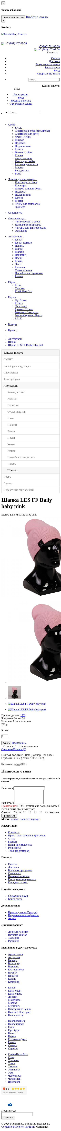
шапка (14, 819)
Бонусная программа (48, 64)
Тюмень (12, 1066)
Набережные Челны (19, 1009)
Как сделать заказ (18, 882)
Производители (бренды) (22, 912)
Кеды (18, 285)
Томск (11, 1063)
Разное (19, 276)
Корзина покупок (21, 100)
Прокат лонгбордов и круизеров (27, 835)
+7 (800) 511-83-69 (49, 46)
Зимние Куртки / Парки (28, 315)
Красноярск (15, 993)
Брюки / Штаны (24, 309)
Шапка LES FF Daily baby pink (25, 345)
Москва (12, 1002)
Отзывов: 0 (9, 746)
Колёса (19, 149)
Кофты (19, 303)
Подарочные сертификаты (23, 915)
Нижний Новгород (19, 1012)
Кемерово (13, 981)
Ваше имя (7, 788)
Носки (18, 257)
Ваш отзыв (7, 802)
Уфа (10, 1072)
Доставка (54, 61)
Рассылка (13, 940)
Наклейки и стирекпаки (29, 273)
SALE (18, 127)
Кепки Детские (23, 242)
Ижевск (12, 972)
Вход (57, 70)
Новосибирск (16, 1023)
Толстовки (21, 306)
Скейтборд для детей (27, 133)
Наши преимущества (20, 844)
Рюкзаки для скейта (26, 164)
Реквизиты (14, 847)
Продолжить (9, 815)
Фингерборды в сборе (27, 221)
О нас (11, 838)
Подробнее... (19, 742)
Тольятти (13, 1060)
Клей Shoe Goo (23, 291)
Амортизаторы (23, 158)
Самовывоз (14, 873)
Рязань (12, 1042)
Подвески (20, 143)
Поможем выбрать (18, 876)
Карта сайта (15, 898)
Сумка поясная (23, 270)
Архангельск (15, 954)
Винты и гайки (24, 152)
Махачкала (14, 999)
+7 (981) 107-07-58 (16, 43)
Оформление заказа (48, 73)
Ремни (18, 261)
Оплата (55, 58)
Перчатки (20, 254)
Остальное (21, 230)
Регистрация (52, 67)
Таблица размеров (18, 850)
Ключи (19, 155)
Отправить (8, 1117)
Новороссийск (16, 1020)
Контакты (13, 832)
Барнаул (12, 960)
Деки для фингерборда (28, 224)
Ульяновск (14, 1069)
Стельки (20, 288)
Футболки (21, 300)
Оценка (5, 812)
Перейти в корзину (37, 16)
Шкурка (19, 139)
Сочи (11, 1057)
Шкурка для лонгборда (28, 188)
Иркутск (13, 975)
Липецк (12, 996)
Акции (12, 918)
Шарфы (19, 251)
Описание (7, 749)
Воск (18, 173)
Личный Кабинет (18, 931)
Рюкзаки (20, 267)
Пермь (12, 1036)
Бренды (12, 841)
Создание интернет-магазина (18, 1126)
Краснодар (14, 990)
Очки (18, 264)
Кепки (18, 239)
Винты (19, 200)
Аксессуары (15, 338)
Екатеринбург (16, 969)
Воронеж (13, 966)
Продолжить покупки (13, 17)
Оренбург (13, 1030)
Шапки (19, 248)
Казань (12, 978)
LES (23, 715)
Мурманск (14, 1005)
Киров (12, 987)
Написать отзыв (28, 746)
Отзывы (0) (19, 749)
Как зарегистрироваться (22, 879)
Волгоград (14, 963)
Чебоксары (14, 1075)
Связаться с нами (18, 895)
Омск (11, 1027)
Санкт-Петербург (30, 819)
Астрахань (14, 957)
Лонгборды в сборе (26, 182)
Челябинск (14, 1078)
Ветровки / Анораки (26, 312)
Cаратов (13, 1048)
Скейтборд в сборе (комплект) (32, 130)
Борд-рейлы (22, 170)
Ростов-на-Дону (17, 1039)
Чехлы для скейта (25, 161)
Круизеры (20, 185)
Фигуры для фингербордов (30, 227)
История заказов (17, 934)
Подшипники (23, 146)
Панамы (19, 245)
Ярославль (14, 1081)
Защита (19, 167)
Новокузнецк (16, 1015)
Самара (12, 1045)
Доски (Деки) (22, 136)
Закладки (13, 937)
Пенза (11, 1033)
